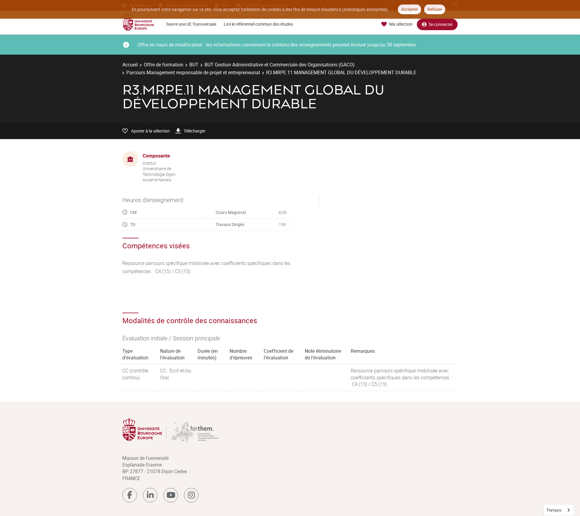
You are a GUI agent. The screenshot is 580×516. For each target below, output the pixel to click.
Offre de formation (163, 64)
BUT (193, 64)
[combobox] (558, 510)
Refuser (434, 9)
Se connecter (441, 24)
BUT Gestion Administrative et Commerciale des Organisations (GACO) (280, 64)
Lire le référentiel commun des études (258, 24)
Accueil (130, 64)
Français (554, 510)
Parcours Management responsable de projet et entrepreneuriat (193, 72)
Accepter (409, 9)
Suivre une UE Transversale (191, 24)
